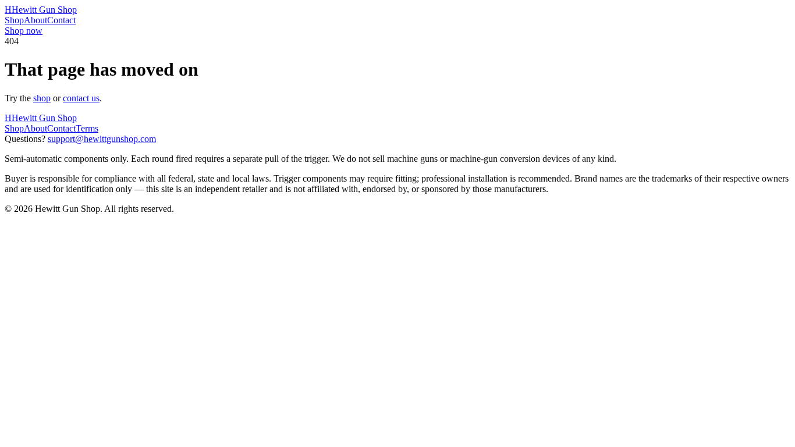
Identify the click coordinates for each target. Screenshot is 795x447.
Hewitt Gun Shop (41, 10)
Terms (87, 128)
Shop (14, 20)
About (35, 20)
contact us (81, 98)
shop (42, 98)
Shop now (23, 31)
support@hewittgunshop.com (102, 139)
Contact (61, 20)
